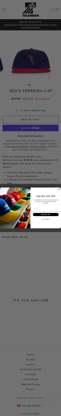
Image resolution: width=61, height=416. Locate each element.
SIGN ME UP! (45, 214)
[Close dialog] (59, 189)
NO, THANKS (45, 219)
